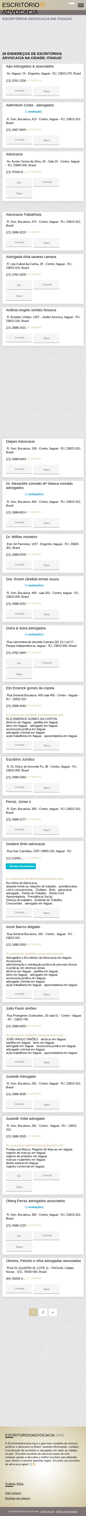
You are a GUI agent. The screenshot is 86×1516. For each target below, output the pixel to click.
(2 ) (34, 494)
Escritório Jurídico (20, 759)
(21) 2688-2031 (16, 327)
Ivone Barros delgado (23, 927)
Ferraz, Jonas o (18, 802)
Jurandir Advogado (21, 1077)
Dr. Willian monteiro (21, 537)
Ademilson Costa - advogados (30, 105)
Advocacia (14, 154)
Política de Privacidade (66, 1511)
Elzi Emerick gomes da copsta (30, 688)
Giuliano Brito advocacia (25, 844)
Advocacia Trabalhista (23, 215)
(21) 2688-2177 (16, 819)
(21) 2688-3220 (16, 232)
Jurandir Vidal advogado (25, 1119)
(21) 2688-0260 (16, 777)
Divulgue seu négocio (17, 1498)
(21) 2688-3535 (16, 1094)
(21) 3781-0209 (16, 274)
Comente (19, 90)
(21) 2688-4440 (16, 706)
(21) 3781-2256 (16, 80)
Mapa (46, 91)
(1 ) (33, 111)
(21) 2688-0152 (16, 603)
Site (19, 182)
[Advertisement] (43, 34)
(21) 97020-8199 (16, 172)
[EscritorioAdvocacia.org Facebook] (6, 1467)
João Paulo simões (21, 1008)
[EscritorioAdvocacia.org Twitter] (8, 1467)
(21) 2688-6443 (16, 459)
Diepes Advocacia (20, 441)
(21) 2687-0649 (16, 129)
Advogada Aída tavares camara (31, 257)
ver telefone (33, 80)
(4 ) (34, 634)
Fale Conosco (13, 1493)
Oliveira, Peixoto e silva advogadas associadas (43, 1261)
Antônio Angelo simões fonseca (31, 310)
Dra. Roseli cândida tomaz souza (32, 579)
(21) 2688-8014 (16, 512)
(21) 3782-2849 (16, 652)
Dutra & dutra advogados (26, 628)
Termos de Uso (47, 1511)
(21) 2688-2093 (16, 944)
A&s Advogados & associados (30, 66)
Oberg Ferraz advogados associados (35, 1201)
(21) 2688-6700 (16, 554)
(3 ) (34, 1207)
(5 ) (34, 585)
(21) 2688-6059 (16, 1026)
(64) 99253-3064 (16, 1278)
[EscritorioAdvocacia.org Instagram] (10, 1467)
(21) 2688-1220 (16, 1225)
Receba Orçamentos (21, 866)
